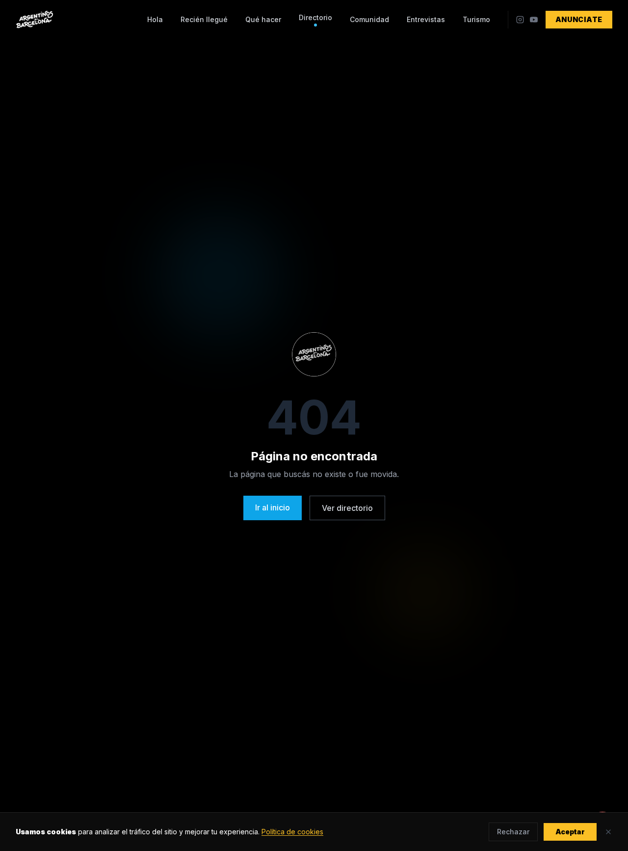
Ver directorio (347, 508)
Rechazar (513, 831)
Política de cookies (292, 831)
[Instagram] (520, 20)
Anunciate (578, 19)
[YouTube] (534, 20)
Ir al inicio (272, 507)
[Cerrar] (608, 832)
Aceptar (570, 831)
